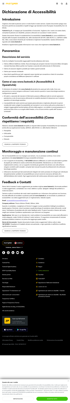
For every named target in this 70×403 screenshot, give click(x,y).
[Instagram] (8, 252)
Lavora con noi (42, 286)
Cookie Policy (20, 340)
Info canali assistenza (8, 310)
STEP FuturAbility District (9, 270)
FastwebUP (41, 278)
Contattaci (41, 258)
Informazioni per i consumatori (10, 294)
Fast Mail (40, 274)
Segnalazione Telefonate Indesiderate (48, 282)
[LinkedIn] (12, 252)
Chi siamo (5, 258)
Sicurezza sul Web (7, 278)
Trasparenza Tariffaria (8, 298)
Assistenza (41, 262)
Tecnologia (5, 282)
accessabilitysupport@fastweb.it (17, 200)
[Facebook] (3, 252)
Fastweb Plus (6, 262)
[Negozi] (57, 3)
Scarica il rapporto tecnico (15, 144)
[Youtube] (17, 252)
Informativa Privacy (7, 340)
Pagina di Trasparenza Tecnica (10, 302)
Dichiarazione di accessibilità (55, 340)
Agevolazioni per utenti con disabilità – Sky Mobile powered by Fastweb (52, 295)
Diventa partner (6, 274)
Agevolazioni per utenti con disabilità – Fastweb (51, 290)
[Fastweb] (12, 3)
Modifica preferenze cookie (35, 340)
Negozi (40, 266)
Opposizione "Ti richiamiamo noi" (11, 290)
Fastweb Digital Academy (9, 266)
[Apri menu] (3, 3)
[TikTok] (22, 252)
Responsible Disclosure (8, 286)
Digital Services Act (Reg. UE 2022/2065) (13, 306)
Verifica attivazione (43, 270)
